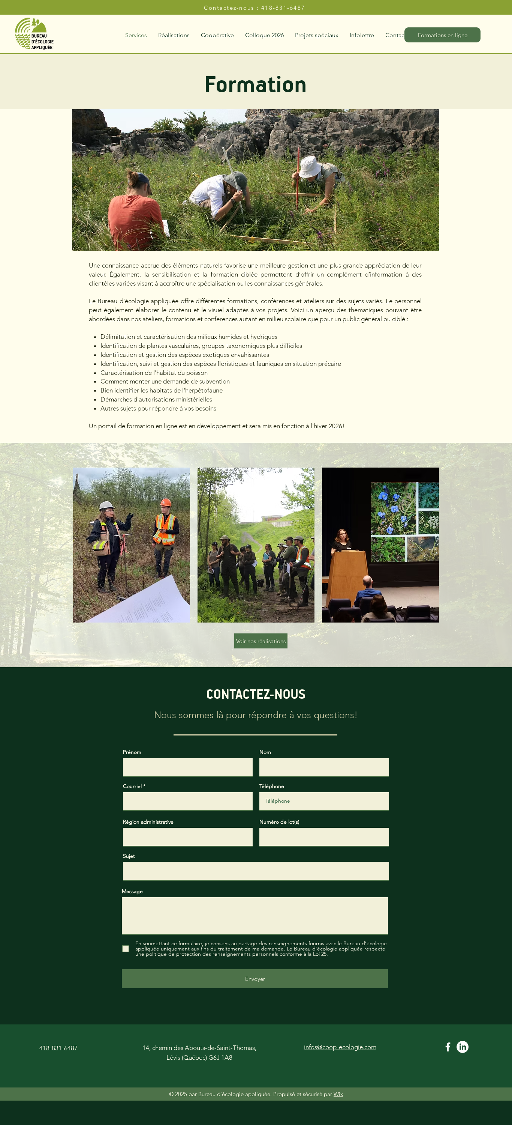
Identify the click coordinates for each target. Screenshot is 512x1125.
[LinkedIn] (463, 1047)
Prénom (132, 752)
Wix (338, 1094)
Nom (265, 752)
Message (132, 891)
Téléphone (271, 786)
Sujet (129, 856)
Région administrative (148, 821)
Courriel (132, 786)
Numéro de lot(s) (279, 821)
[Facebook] (448, 1047)
